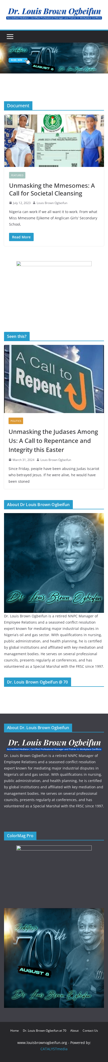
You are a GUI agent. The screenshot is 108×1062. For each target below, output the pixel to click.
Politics (16, 421)
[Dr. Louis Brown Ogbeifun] (54, 516)
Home (14, 1030)
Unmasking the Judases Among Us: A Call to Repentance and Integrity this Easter (53, 440)
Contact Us (90, 1030)
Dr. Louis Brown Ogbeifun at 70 (44, 1030)
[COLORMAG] (54, 740)
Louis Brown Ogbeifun (52, 203)
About (74, 1030)
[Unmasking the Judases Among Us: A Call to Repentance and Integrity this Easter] (54, 379)
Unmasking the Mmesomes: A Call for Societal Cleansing (52, 189)
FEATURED (17, 175)
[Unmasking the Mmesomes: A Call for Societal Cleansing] (54, 141)
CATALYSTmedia (54, 1048)
